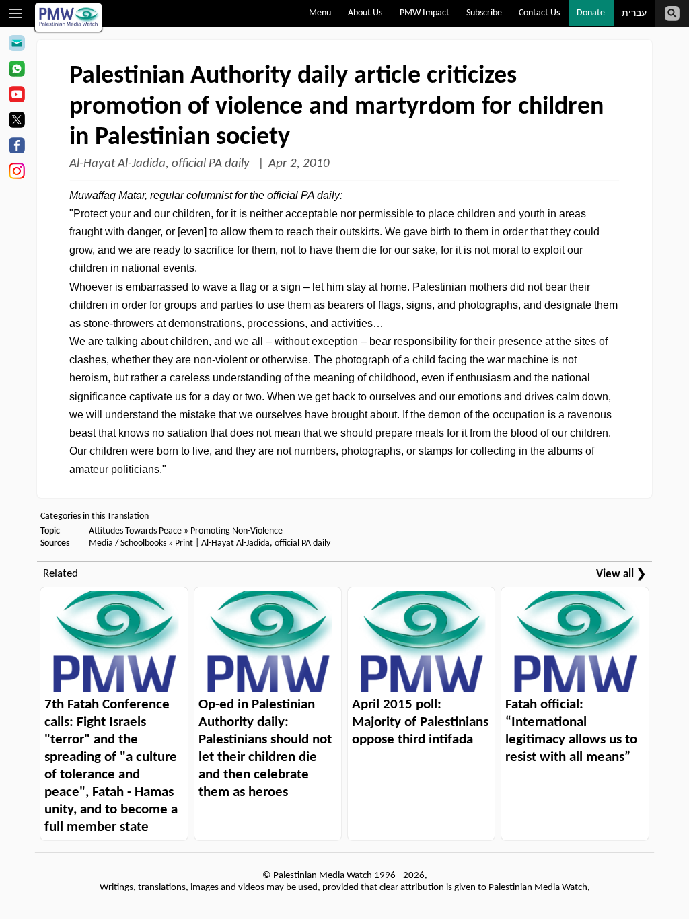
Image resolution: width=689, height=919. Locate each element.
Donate (591, 13)
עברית (634, 14)
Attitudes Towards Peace (135, 531)
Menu (320, 13)
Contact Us (539, 13)
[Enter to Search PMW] (672, 13)
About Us (365, 13)
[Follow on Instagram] (16, 173)
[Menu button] (16, 13)
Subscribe (484, 13)
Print (184, 543)
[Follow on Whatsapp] (16, 70)
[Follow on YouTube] (16, 96)
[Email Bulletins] (16, 45)
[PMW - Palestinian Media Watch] (68, 17)
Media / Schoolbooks (127, 543)
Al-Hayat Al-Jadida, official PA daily (160, 163)
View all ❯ (621, 574)
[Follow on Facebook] (16, 147)
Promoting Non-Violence (236, 531)
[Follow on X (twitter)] (16, 122)
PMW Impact (424, 13)
